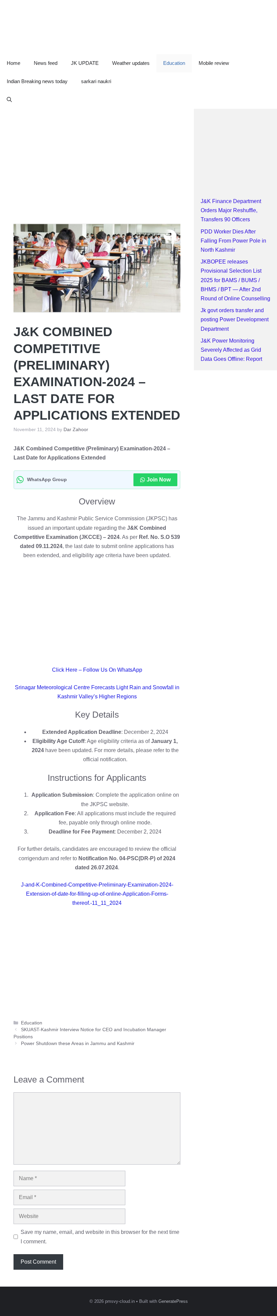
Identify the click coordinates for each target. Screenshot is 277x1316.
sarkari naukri (96, 81)
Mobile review (214, 63)
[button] (9, 100)
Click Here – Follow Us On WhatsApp (97, 670)
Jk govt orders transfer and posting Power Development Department (235, 319)
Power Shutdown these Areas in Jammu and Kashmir (77, 1043)
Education (174, 63)
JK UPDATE (85, 63)
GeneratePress (173, 1301)
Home (13, 63)
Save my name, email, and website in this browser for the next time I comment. (100, 1236)
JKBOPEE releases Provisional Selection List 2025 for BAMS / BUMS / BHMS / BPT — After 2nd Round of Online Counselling (235, 280)
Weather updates (131, 63)
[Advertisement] (97, 158)
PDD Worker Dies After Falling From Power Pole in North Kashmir (233, 241)
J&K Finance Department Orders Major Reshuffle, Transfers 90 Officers (231, 210)
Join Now (159, 479)
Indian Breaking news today (37, 81)
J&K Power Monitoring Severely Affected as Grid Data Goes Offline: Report (231, 350)
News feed (45, 63)
